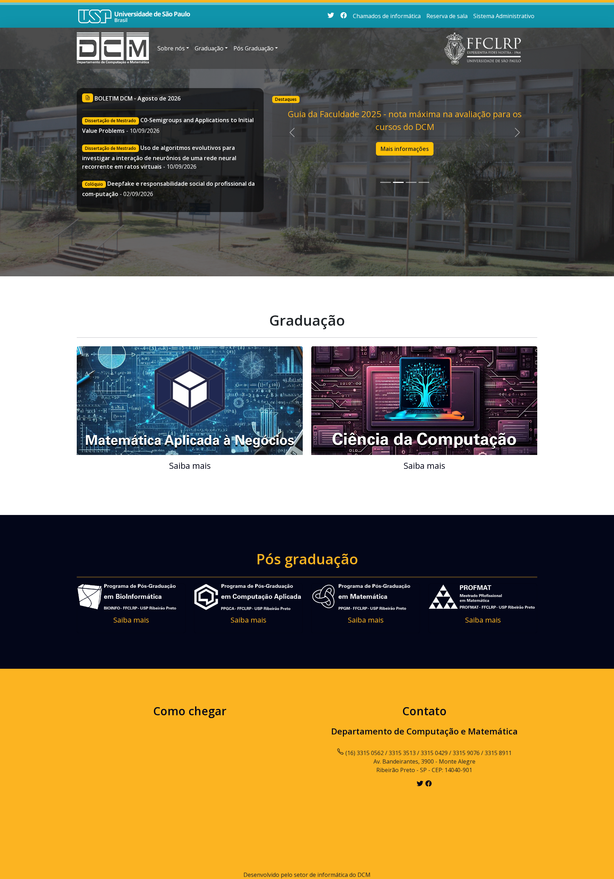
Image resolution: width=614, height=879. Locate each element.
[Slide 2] (398, 182)
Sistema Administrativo (503, 16)
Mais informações (405, 149)
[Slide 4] (424, 182)
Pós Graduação (253, 48)
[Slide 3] (411, 182)
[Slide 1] (385, 182)
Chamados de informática (387, 16)
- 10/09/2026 (159, 157)
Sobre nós (171, 48)
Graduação (209, 48)
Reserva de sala (447, 16)
